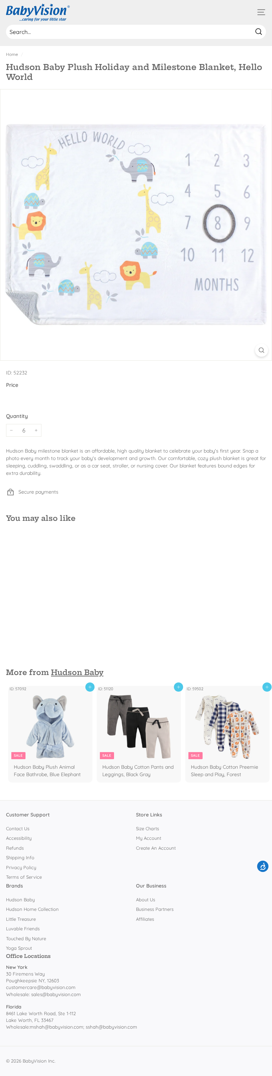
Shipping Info (20, 857)
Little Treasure (21, 919)
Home (12, 54)
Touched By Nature (26, 938)
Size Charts (147, 828)
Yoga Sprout (19, 948)
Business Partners (155, 909)
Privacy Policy (21, 867)
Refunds (15, 848)
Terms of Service (24, 877)
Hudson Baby (77, 672)
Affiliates (145, 919)
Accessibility (19, 838)
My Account (148, 838)
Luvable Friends (23, 928)
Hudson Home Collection (32, 909)
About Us (145, 899)
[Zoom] (261, 350)
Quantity (17, 416)
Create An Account (156, 848)
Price (12, 385)
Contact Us (17, 828)
